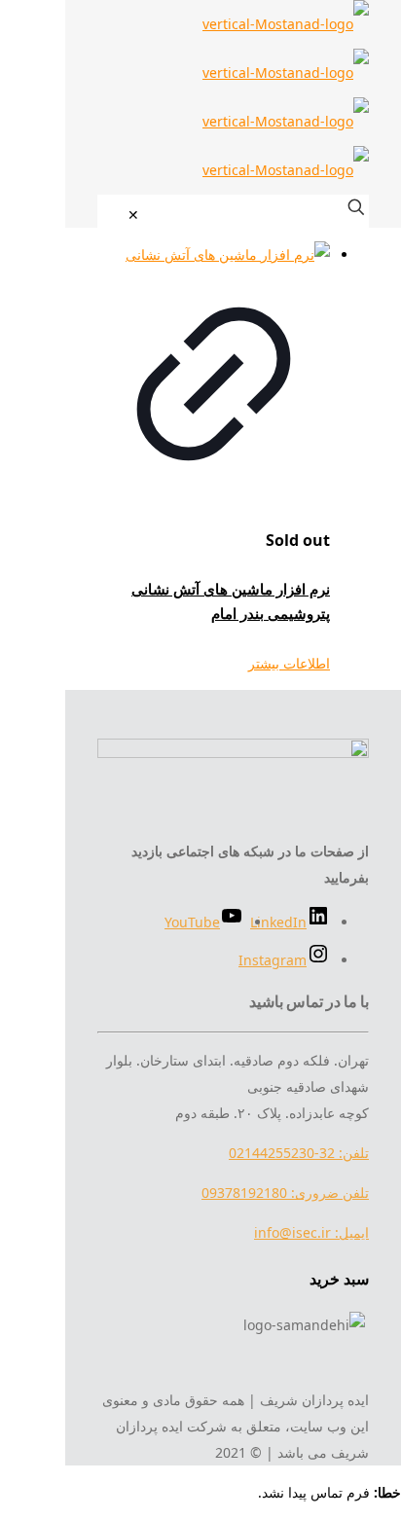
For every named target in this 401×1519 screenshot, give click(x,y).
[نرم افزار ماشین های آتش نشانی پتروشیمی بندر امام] (213, 254)
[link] (133, 214)
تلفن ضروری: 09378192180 (285, 1192)
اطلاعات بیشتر (289, 663)
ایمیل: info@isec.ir (311, 1232)
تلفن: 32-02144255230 (299, 1152)
